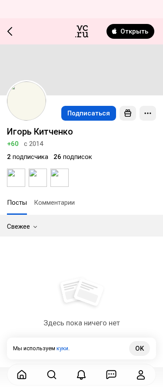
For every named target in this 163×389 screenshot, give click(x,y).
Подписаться (88, 113)
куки (62, 348)
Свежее (18, 226)
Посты (17, 202)
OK (139, 348)
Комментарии (54, 202)
